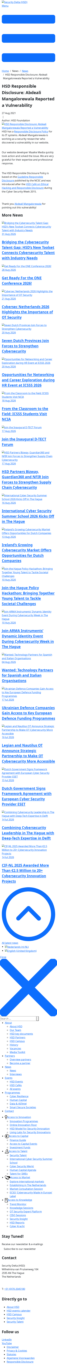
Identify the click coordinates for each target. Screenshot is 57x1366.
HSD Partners (17, 1037)
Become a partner (20, 1063)
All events (15, 1089)
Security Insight (19, 1219)
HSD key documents (21, 1033)
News (8, 1067)
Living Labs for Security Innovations (30, 1132)
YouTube (7, 1343)
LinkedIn (7, 1339)
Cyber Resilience (19, 1096)
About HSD (16, 1026)
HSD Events (16, 1081)
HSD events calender (19, 1310)
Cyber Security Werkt (22, 1166)
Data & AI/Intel (18, 1103)
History (14, 1044)
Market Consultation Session (26, 1189)
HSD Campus (17, 1041)
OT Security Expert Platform (26, 1211)
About (8, 1022)
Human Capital (18, 1100)
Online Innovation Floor (23, 1125)
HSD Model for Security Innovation (30, 1128)
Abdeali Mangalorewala (27, 203)
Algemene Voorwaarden (21, 1358)
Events (8, 1078)
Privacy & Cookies (17, 1350)
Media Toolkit (17, 1052)
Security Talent (18, 1155)
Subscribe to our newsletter (20, 1249)
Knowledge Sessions (21, 1208)
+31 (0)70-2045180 (14, 1289)
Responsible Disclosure (20, 1361)
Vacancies (15, 1048)
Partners (10, 1056)
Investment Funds (20, 1147)
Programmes (12, 1092)
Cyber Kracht (17, 1226)
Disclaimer (13, 1347)
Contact (9, 1111)
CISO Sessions (18, 1215)
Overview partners (20, 1059)
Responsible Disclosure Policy (31, 131)
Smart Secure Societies (23, 1107)
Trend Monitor (18, 1204)
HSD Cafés (16, 1085)
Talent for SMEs (19, 1173)
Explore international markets (27, 1181)
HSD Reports (17, 1222)
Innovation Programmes (24, 1121)
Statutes (11, 1354)
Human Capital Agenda (23, 1170)
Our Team (15, 1030)
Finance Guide (18, 1140)
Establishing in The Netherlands (28, 1185)
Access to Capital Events (23, 1143)
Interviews (16, 1074)
